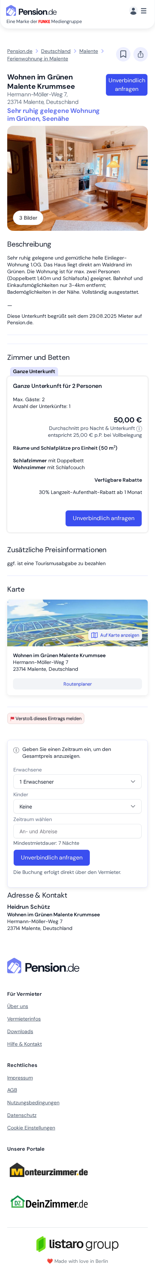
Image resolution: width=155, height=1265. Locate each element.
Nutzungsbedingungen (33, 1102)
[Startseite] (44, 965)
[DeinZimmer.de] (48, 1212)
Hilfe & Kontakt (24, 1044)
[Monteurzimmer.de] (48, 1180)
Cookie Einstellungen (31, 1127)
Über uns (17, 1006)
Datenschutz (21, 1115)
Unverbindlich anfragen (126, 85)
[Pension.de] (32, 10)
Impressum (20, 1077)
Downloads (20, 1031)
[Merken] (123, 54)
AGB (12, 1090)
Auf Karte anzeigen (119, 635)
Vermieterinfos (24, 1019)
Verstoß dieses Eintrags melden (48, 718)
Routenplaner (77, 684)
